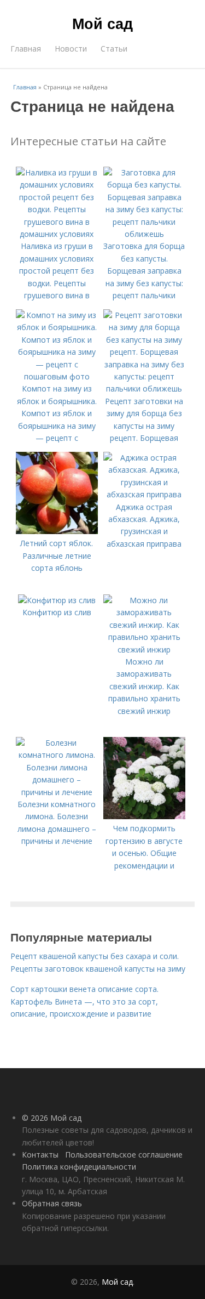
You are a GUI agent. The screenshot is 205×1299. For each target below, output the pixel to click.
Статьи (114, 48)
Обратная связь (52, 1203)
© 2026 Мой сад (51, 1118)
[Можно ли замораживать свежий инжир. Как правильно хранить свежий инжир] (144, 649)
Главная (25, 48)
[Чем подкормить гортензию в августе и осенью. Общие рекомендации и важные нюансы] (144, 816)
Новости (71, 48)
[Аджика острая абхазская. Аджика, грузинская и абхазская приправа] (144, 494)
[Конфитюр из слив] (57, 600)
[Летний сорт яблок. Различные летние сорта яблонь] (57, 531)
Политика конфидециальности (79, 1166)
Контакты (40, 1154)
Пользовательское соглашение (124, 1154)
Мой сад (102, 23)
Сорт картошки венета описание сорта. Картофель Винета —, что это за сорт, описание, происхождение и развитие (84, 1001)
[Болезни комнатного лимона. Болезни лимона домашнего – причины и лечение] (57, 792)
